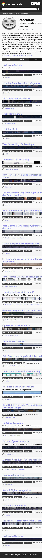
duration (22, 59)
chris (6, 530)
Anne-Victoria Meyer (11, 286)
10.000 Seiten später (13, 423)
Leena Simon (17, 500)
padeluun (22, 469)
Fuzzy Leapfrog (16, 436)
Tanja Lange (20, 238)
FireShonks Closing (12, 65)
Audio (32, 30)
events (11, 14)
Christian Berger (10, 108)
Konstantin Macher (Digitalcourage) (15, 366)
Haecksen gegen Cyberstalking (18, 387)
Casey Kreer (8, 187)
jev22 (17, 14)
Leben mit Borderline (13, 475)
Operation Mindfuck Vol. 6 (16, 326)
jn (5, 350)
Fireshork (7, 77)
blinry (16, 335)
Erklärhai (7, 93)
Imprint (35, 554)
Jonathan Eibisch (10, 271)
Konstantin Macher (10, 417)
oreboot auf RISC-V (12, 114)
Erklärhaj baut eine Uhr (14, 505)
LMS (6, 320)
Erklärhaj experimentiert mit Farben (20, 244)
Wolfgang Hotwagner (11, 169)
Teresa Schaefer (16, 320)
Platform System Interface (15, 441)
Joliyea (7, 436)
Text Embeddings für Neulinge (18, 144)
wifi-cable (8, 399)
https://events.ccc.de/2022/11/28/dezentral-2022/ (17, 55)
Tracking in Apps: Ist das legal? (18, 292)
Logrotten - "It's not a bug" (16, 159)
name (8, 59)
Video (27, 30)
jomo (6, 220)
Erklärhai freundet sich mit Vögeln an (21, 83)
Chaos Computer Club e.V (12, 554)
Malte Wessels (9, 305)
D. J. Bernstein (9, 238)
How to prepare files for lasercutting (21, 371)
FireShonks (28, 75)
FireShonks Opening (12, 536)
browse (4, 14)
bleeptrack (8, 335)
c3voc (24, 556)
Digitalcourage (7, 363)
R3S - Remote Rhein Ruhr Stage (12, 75)
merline (7, 381)
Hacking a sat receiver (13, 341)
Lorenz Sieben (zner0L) (21, 305)
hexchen (7, 205)
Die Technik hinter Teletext (16, 98)
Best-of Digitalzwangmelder (17, 490)
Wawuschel (8, 485)
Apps (29, 554)
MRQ (6, 154)
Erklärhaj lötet (9, 129)
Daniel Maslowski (10, 123)
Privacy (18, 556)
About (24, 554)
